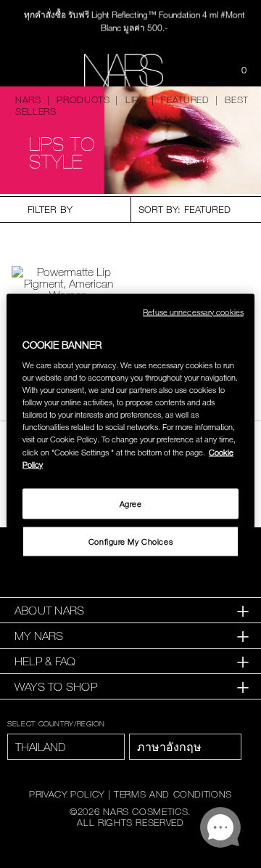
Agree (131, 503)
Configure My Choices (130, 540)
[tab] (130, 610)
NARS (28, 99)
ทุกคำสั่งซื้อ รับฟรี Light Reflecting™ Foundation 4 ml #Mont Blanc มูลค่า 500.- (134, 20)
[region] (130, 434)
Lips (135, 99)
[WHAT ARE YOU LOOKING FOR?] (207, 70)
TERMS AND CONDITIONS (173, 794)
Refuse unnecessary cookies (193, 311)
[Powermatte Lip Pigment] (68, 283)
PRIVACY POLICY (66, 794)
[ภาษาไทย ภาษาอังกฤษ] (185, 747)
